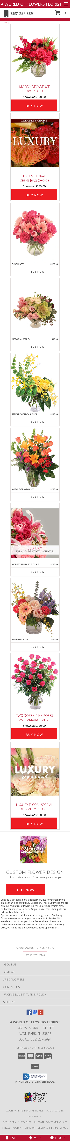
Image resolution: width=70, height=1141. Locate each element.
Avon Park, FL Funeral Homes (25, 1110)
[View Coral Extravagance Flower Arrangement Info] (35, 458)
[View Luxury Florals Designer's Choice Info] (35, 143)
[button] (60, 14)
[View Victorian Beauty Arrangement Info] (35, 308)
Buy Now (34, 106)
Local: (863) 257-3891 (35, 1039)
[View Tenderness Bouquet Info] (35, 233)
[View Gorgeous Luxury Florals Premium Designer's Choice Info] (35, 533)
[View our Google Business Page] (35, 1014)
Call (12, 1138)
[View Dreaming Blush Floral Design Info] (35, 608)
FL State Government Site (50, 1122)
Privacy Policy (11, 1127)
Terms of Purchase (36, 1127)
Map (36, 1138)
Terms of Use (59, 1127)
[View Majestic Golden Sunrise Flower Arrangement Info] (35, 383)
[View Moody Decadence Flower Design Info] (35, 53)
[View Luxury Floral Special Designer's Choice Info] (35, 771)
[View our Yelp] (40, 1014)
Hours (60, 1138)
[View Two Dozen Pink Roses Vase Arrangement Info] (35, 682)
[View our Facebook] (29, 1014)
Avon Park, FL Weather (17, 1122)
